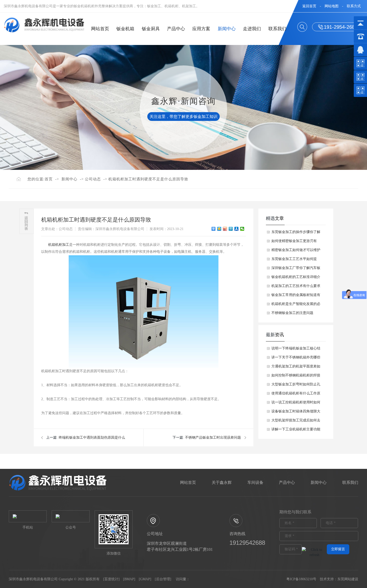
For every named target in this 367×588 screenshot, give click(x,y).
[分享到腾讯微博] (231, 229)
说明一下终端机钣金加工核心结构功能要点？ (295, 349)
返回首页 (309, 6)
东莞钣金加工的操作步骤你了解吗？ (295, 233)
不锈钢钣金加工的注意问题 (292, 313)
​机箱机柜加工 (58, 245)
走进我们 (252, 28)
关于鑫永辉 (222, 482)
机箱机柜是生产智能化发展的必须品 (295, 305)
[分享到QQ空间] (219, 229)
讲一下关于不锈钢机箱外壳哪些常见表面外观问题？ (295, 358)
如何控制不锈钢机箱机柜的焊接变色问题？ (295, 376)
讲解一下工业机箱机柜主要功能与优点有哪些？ (295, 430)
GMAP (145, 579)
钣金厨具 (151, 28)
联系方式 (354, 6)
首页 (49, 179)
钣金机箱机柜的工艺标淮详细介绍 (295, 278)
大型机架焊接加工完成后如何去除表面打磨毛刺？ (295, 421)
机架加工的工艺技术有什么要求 (295, 286)
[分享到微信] (242, 229)
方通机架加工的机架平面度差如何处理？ (295, 367)
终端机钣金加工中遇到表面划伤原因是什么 (92, 437)
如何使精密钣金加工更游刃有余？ (294, 242)
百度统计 (111, 579)
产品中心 (176, 28)
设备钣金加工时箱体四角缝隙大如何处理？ (295, 412)
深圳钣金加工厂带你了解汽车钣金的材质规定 (295, 269)
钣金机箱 (125, 28)
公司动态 (93, 179)
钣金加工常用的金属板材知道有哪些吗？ (295, 296)
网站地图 (332, 6)
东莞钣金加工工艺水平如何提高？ (294, 260)
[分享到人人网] (236, 229)
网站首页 (100, 28)
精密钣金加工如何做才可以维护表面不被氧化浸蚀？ (295, 251)
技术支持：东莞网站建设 (339, 579)
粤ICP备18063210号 (301, 579)
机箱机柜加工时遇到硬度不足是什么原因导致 (148, 179)
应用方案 (201, 28)
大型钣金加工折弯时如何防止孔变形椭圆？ (295, 385)
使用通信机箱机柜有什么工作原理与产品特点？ (295, 394)
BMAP (129, 579)
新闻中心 (227, 28)
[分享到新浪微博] (225, 229)
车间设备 (255, 482)
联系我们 (277, 28)
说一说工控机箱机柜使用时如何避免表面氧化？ (295, 403)
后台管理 (163, 579)
